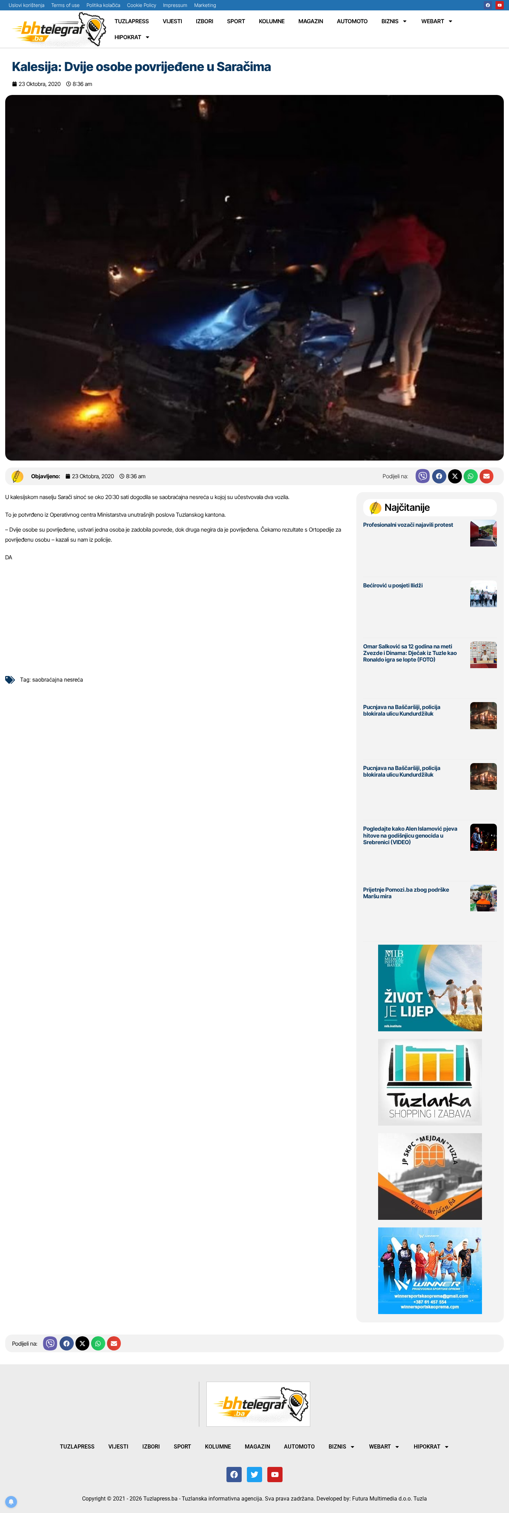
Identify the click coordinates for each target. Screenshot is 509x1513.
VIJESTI (172, 21)
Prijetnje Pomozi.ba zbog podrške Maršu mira (406, 893)
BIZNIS (390, 21)
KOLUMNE (272, 21)
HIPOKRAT (128, 37)
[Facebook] (488, 5)
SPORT (236, 21)
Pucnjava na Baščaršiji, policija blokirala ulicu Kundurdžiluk (401, 710)
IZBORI (204, 21)
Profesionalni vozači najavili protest (408, 524)
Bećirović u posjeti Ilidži (393, 585)
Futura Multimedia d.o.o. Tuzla (389, 1498)
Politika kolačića (103, 5)
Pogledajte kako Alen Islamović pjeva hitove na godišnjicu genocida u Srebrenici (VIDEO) (410, 835)
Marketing (205, 5)
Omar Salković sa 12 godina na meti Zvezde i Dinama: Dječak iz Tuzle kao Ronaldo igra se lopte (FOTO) (410, 653)
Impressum (175, 5)
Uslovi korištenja (26, 5)
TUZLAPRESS (132, 21)
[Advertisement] (177, 615)
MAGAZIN (310, 21)
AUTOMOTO (352, 21)
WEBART (432, 21)
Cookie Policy (141, 5)
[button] (439, 476)
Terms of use (65, 5)
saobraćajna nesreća (57, 679)
